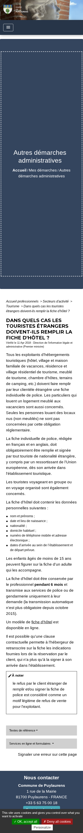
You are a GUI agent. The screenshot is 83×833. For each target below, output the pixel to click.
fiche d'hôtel (41, 622)
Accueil (19, 170)
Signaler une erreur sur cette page (47, 754)
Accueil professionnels (22, 301)
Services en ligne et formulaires (30, 743)
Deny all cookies (58, 821)
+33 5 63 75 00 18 (41, 803)
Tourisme (13, 306)
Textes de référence (22, 730)
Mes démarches (43, 170)
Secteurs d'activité (56, 301)
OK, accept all (27, 821)
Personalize (42, 827)
